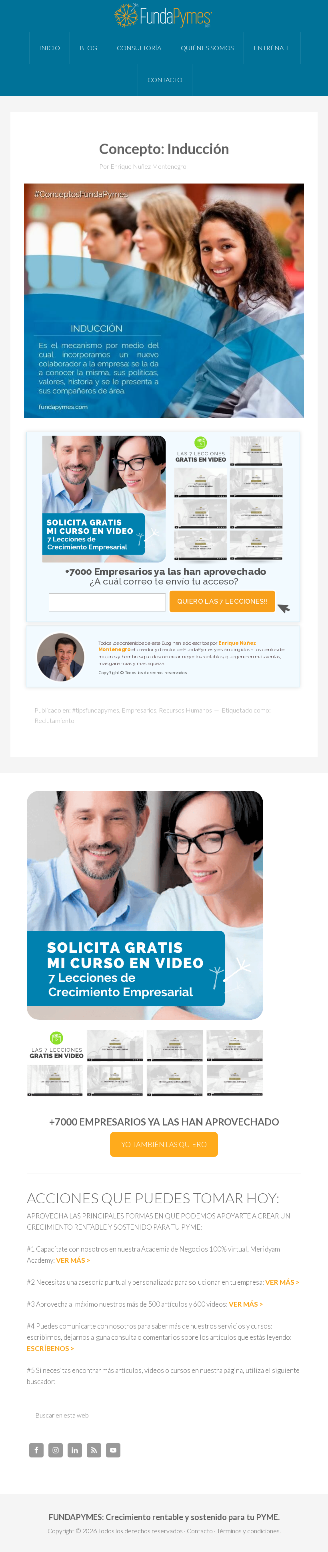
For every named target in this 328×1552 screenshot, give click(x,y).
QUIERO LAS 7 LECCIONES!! (222, 601)
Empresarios (139, 710)
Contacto (200, 1530)
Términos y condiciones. (249, 1530)
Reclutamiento (54, 720)
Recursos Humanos (185, 710)
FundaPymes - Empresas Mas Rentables (164, 16)
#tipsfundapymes (95, 710)
